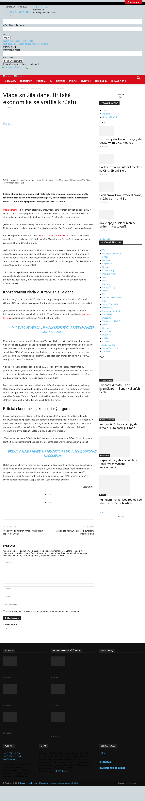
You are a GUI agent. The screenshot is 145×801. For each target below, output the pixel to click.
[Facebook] (37, 6)
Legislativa (107, 263)
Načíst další (104, 239)
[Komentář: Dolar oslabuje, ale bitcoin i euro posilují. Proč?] (120, 410)
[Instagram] (39, 6)
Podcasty (106, 318)
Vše (104, 110)
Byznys (73, 81)
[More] (56, 114)
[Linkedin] (49, 114)
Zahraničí (14, 89)
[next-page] (102, 512)
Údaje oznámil (10, 209)
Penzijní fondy (108, 287)
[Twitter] (41, 6)
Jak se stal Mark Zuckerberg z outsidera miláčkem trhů (75, 532)
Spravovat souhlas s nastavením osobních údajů (59, 783)
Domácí (105, 267)
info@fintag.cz (10, 759)
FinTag (105, 257)
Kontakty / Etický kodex (19, 11)
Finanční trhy (108, 270)
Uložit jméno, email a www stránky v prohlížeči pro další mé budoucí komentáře (42, 611)
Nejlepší (106, 113)
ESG (104, 301)
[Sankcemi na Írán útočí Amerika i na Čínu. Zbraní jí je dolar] (120, 159)
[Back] (46, 6)
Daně (104, 280)
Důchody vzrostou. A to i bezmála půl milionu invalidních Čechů (119, 388)
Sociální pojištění (110, 304)
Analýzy (106, 277)
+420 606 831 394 (12, 756)
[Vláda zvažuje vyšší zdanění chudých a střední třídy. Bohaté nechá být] (72, 717)
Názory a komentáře (111, 253)
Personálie (107, 314)
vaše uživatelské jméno (14, 25)
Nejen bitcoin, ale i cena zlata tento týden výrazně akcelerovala (118, 464)
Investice (86, 81)
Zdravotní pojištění (111, 321)
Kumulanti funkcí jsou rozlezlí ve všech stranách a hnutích (120, 501)
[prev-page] (100, 512)
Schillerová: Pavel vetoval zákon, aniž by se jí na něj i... (120, 196)
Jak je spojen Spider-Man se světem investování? (117, 224)
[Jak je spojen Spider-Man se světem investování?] (120, 214)
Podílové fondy (109, 274)
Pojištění (106, 290)
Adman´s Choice (110, 348)
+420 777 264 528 (12, 753)
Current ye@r (10, 624)
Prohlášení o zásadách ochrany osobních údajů (25, 43)
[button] (138, 78)
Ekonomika (26, 81)
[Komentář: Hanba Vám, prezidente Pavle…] (72, 661)
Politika (41, 81)
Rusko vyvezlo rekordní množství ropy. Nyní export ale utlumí (23, 532)
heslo (5, 34)
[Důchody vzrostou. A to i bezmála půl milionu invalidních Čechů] (120, 371)
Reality (105, 324)
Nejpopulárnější (109, 117)
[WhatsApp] (42, 114)
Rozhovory (101, 81)
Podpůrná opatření (111, 311)
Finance (60, 81)
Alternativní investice (111, 297)
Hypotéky (106, 260)
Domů (5, 89)
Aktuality (10, 81)
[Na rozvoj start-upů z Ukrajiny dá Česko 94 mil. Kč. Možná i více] (120, 131)
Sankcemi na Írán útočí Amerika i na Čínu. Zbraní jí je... (120, 168)
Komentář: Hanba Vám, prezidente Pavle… (66, 671)
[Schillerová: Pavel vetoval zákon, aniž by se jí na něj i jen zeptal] (120, 187)
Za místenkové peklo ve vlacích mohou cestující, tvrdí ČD (71, 699)
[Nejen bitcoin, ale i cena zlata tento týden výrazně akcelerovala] (120, 446)
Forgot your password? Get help (18, 41)
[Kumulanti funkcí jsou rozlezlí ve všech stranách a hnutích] (120, 485)
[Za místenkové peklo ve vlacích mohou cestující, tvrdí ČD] (72, 689)
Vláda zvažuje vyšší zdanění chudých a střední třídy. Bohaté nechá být (71, 729)
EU (51, 81)
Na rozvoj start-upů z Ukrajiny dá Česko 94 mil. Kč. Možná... (120, 140)
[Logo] (8, 76)
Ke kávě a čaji (118, 81)
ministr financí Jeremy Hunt (54, 235)
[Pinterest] (36, 114)
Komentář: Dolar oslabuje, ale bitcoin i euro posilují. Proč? (118, 426)
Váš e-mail (8, 57)
